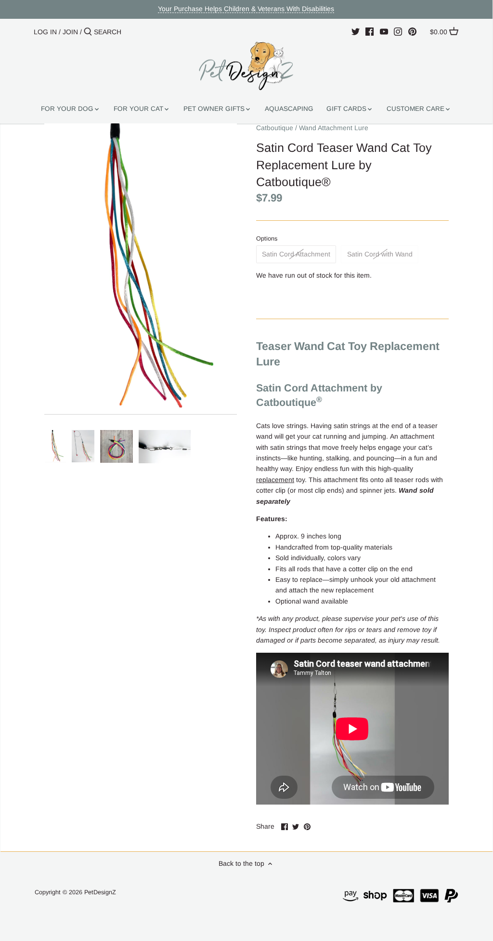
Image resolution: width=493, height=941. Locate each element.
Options (266, 238)
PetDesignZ (100, 892)
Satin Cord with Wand (380, 254)
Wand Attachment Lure (333, 128)
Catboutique (274, 128)
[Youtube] (384, 31)
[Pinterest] (412, 31)
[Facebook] (369, 31)
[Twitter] (355, 31)
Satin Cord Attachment (296, 254)
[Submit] (88, 32)
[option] (55, 446)
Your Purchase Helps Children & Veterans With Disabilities (246, 9)
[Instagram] (398, 31)
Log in (45, 32)
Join (70, 32)
